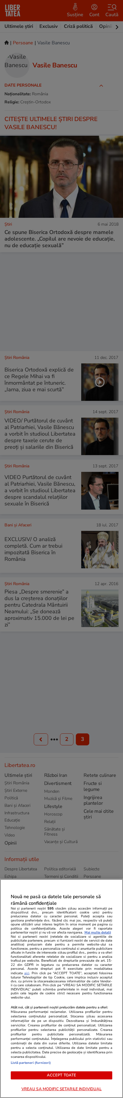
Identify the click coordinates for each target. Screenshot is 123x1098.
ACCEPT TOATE (61, 1075)
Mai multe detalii (97, 932)
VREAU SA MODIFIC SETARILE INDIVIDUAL (61, 1089)
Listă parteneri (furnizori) (31, 1063)
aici (26, 973)
